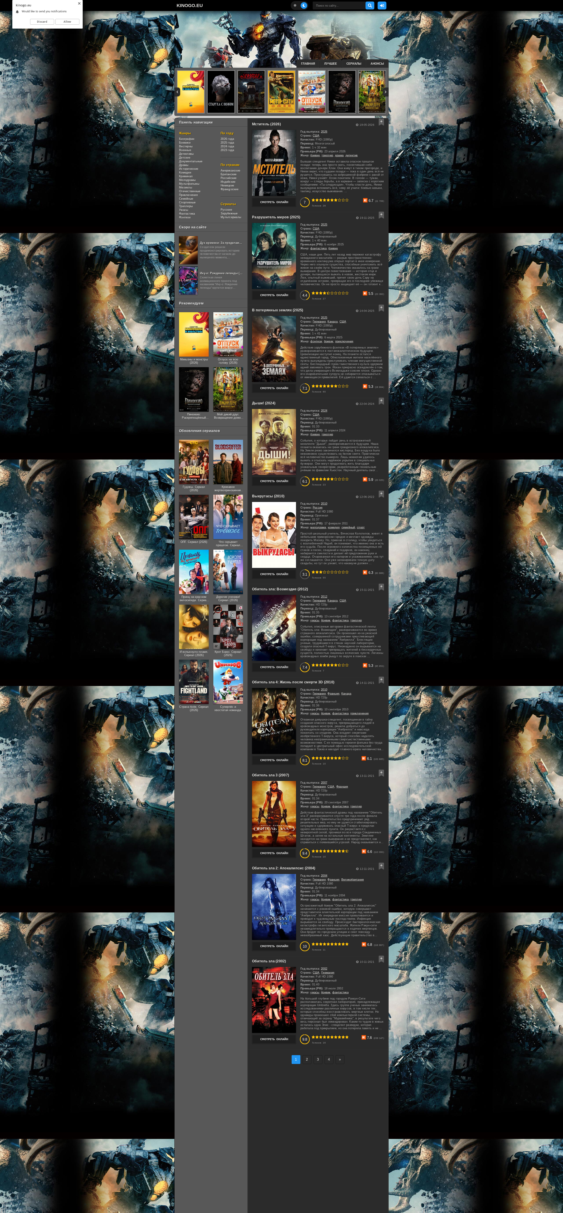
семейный (348, 527)
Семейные (186, 198)
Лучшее (330, 63)
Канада (332, 321)
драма (339, 155)
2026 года (227, 138)
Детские (184, 157)
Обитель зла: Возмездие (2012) (280, 589)
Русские (226, 209)
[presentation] (177, 92)
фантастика (318, 248)
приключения (344, 341)
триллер (327, 155)
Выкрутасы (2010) (268, 496)
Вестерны (185, 146)
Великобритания (352, 879)
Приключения (188, 195)
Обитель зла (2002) (269, 961)
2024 (324, 410)
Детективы (186, 153)
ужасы (314, 620)
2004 (324, 875)
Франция (333, 693)
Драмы (183, 165)
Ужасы (183, 210)
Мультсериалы (231, 217)
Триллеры (186, 206)
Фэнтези (184, 217)
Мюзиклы (185, 187)
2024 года (227, 146)
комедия (334, 527)
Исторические (188, 168)
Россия (318, 507)
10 (347, 200)
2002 (324, 968)
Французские (229, 189)
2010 (324, 503)
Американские (230, 170)
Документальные (191, 161)
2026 (324, 131)
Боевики (184, 142)
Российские (229, 178)
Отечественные (189, 191)
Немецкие (227, 185)
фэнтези (316, 341)
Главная (308, 63)
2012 (324, 596)
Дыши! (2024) (263, 403)
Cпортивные (187, 202)
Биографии (186, 138)
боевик (315, 155)
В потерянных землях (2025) (277, 310)
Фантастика (187, 213)
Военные (185, 150)
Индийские (228, 181)
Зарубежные (229, 213)
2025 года (227, 142)
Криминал (186, 176)
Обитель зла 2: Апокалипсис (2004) (283, 868)
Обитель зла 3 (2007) (270, 775)
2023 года (227, 150)
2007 (324, 782)
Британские (229, 174)
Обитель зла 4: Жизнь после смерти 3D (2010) (293, 682)
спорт (361, 527)
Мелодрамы (187, 180)
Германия (319, 321)
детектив (351, 155)
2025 (324, 224)
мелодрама (318, 527)
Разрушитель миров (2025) (276, 217)
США (316, 135)
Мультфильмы (189, 183)
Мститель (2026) (266, 124)
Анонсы (377, 63)
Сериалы (354, 63)
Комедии (185, 172)
